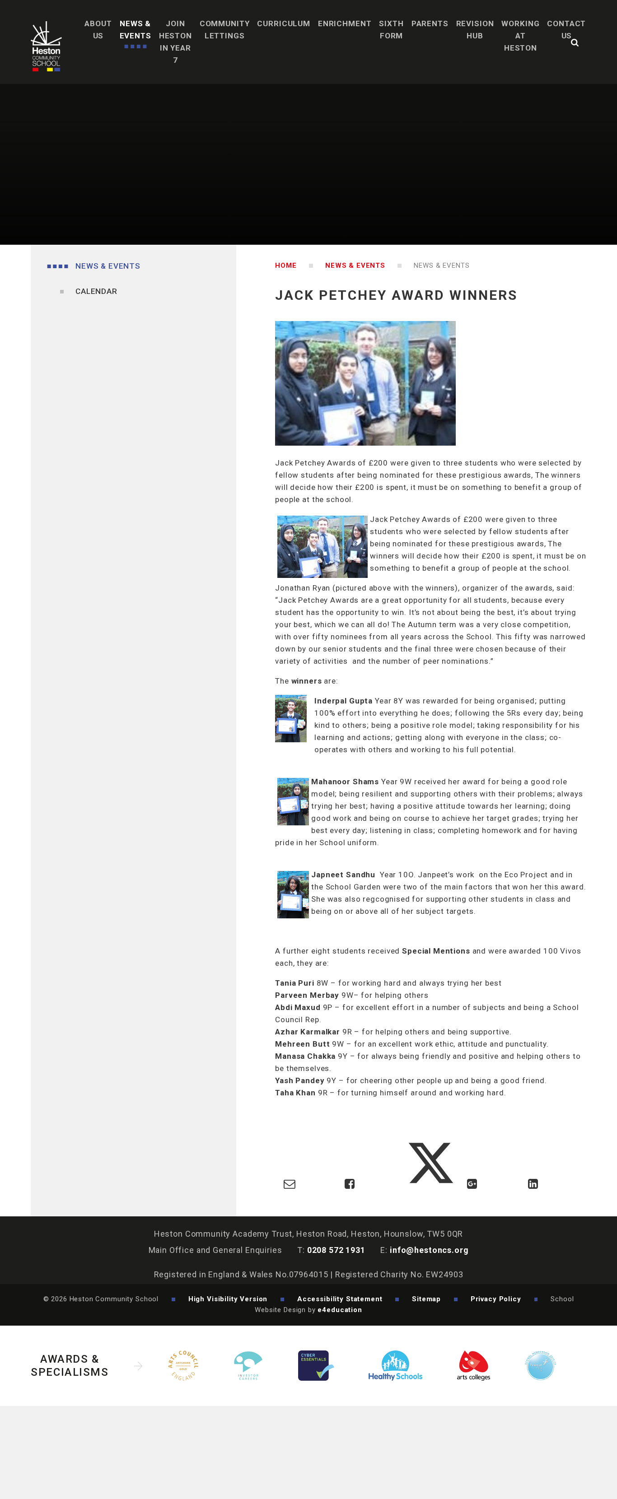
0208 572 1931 (336, 1250)
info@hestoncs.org (429, 1250)
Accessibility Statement (340, 1299)
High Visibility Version (228, 1299)
